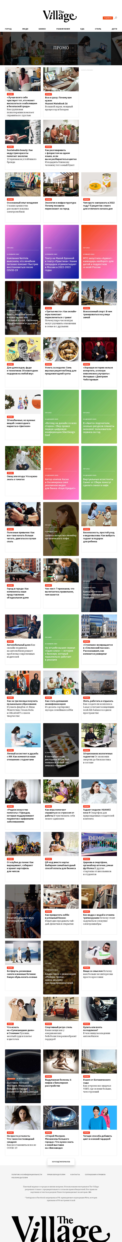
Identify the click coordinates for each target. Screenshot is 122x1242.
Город (8, 29)
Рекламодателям (20, 1178)
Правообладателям (56, 1175)
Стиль (98, 29)
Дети (114, 29)
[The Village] (61, 17)
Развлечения (63, 29)
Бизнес (42, 29)
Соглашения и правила (95, 1175)
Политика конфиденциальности (27, 1175)
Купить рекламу (87, 70)
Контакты (75, 1175)
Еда (82, 29)
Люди (25, 29)
